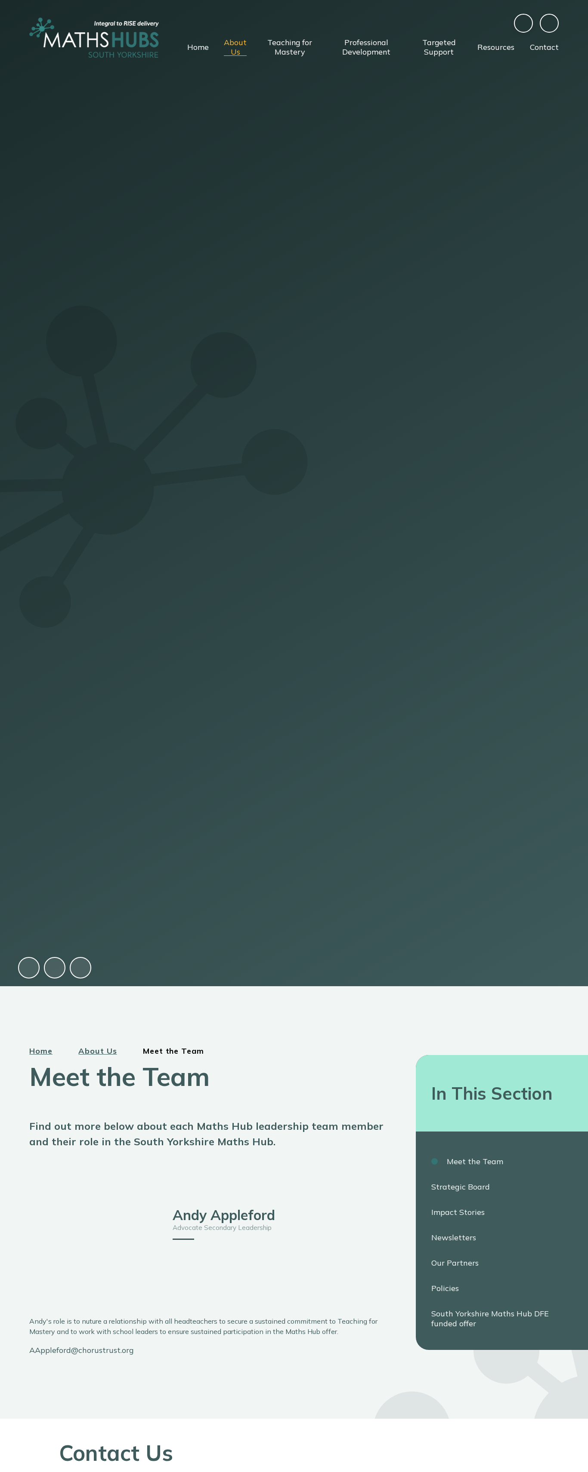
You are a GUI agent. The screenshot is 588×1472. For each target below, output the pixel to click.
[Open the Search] (549, 23)
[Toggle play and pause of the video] (29, 967)
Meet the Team (173, 1051)
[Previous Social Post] (54, 967)
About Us (97, 1051)
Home (41, 1051)
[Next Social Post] (80, 967)
